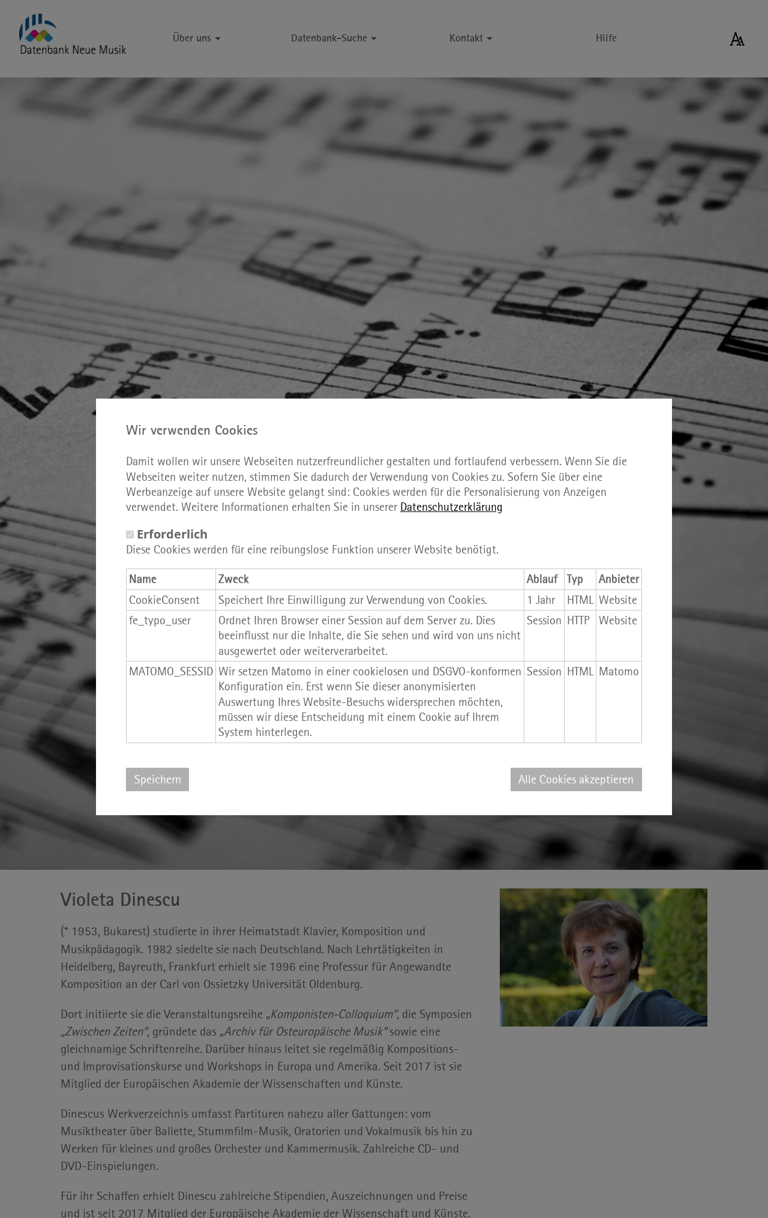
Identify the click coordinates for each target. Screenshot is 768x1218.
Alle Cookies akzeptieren (576, 779)
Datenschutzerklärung (451, 506)
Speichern (157, 779)
